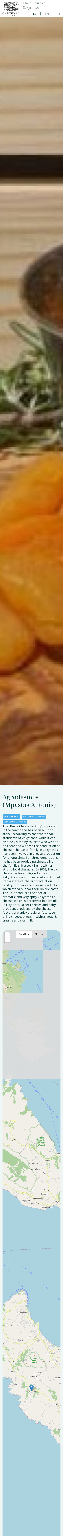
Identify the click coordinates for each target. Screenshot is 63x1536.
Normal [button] (39, 934)
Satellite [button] (24, 934)
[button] (31, 1387)
